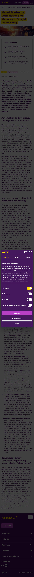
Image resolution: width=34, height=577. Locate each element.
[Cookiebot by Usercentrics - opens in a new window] (24, 252)
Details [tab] (17, 257)
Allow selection (17, 318)
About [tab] (28, 257)
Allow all (17, 313)
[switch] (29, 294)
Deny (17, 323)
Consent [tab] (6, 257)
